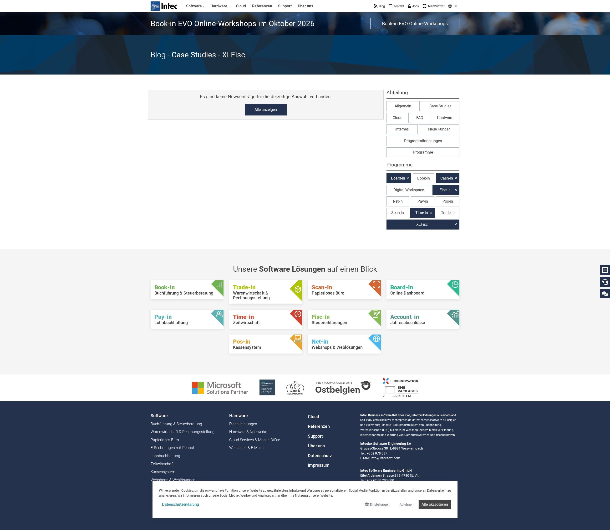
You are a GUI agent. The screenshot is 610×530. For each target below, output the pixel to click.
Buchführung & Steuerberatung (176, 424)
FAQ (419, 117)
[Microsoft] (220, 387)
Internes (402, 129)
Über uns (316, 446)
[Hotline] (605, 282)
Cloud (397, 117)
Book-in (423, 178)
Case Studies (440, 106)
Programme (423, 152)
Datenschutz (320, 455)
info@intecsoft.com (385, 458)
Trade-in (448, 212)
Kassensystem (163, 472)
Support (315, 436)
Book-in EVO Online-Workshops (415, 23)
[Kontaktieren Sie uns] (605, 293)
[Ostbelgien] (343, 387)
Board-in (398, 178)
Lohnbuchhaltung (165, 456)
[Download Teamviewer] (605, 270)
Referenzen (319, 426)
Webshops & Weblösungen (173, 480)
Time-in (421, 212)
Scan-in (397, 212)
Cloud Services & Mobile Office (254, 440)
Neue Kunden (439, 129)
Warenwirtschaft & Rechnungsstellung (182, 432)
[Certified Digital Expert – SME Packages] (400, 387)
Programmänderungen (423, 141)
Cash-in (446, 178)
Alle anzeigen (265, 109)
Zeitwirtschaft (162, 464)
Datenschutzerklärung (180, 504)
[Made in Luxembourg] (295, 387)
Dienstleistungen (243, 424)
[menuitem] (195, 6)
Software (159, 415)
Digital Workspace (408, 190)
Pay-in (422, 201)
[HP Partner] (267, 387)
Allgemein (403, 106)
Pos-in (447, 201)
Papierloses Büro (165, 440)
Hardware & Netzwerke (248, 432)
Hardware (445, 117)
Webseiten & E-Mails (246, 447)
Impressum (319, 465)
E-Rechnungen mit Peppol (172, 447)
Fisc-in (445, 190)
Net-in (398, 201)
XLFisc (422, 224)
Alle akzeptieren (435, 504)
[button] (452, 6)
